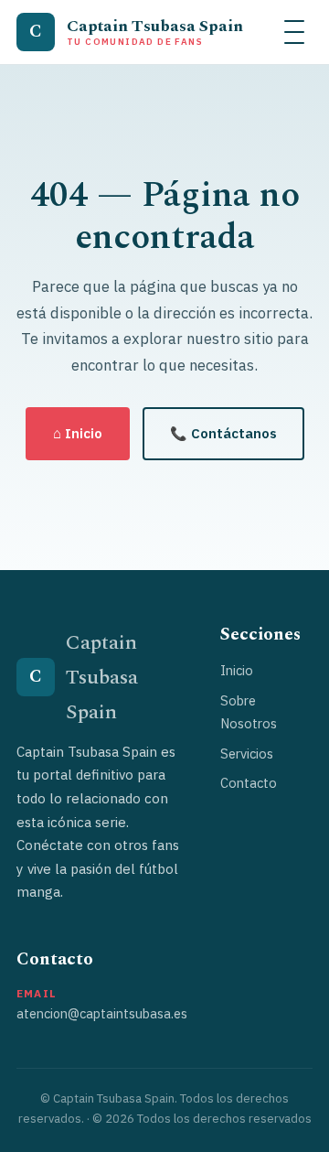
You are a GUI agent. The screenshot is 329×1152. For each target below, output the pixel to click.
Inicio (236, 670)
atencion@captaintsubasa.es (101, 1013)
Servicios (246, 753)
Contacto (248, 782)
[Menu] (294, 32)
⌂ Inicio (77, 433)
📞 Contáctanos (223, 433)
